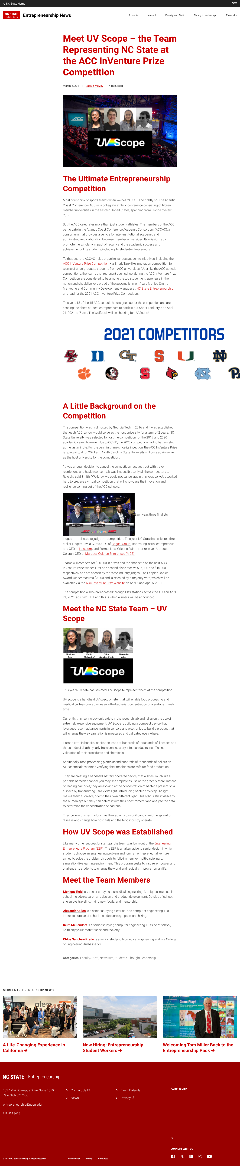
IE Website (231, 15)
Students (133, 15)
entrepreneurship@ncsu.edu (22, 1104)
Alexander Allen (74, 911)
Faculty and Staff (174, 15)
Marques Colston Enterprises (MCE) (110, 553)
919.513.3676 (11, 1113)
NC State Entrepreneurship (155, 288)
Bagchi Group (121, 544)
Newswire (106, 958)
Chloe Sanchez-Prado (78, 939)
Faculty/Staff (89, 958)
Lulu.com (85, 549)
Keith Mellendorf (75, 925)
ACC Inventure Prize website (105, 583)
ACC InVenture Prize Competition (86, 263)
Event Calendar (131, 1090)
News (75, 1098)
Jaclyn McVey (94, 85)
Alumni (152, 15)
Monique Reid (73, 891)
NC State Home (15, 3)
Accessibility (74, 1158)
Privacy (89, 1158)
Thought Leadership (205, 15)
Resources (103, 1158)
